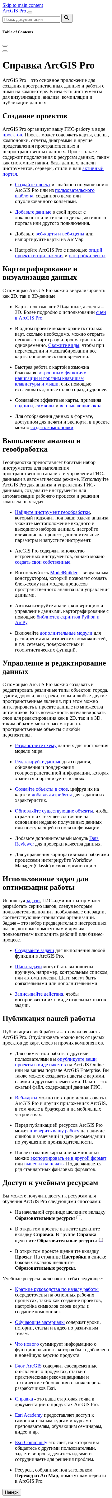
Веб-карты (26, 1097)
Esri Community (31, 1442)
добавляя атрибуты (52, 794)
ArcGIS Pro (14, 10)
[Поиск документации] (66, 18)
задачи (33, 900)
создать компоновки (51, 427)
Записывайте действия (39, 994)
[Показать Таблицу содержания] (4, 51)
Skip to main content (22, 5)
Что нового (27, 1344)
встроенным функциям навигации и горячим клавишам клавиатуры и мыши (50, 378)
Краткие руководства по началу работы (57, 1289)
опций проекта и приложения (58, 252)
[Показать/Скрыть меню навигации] (29, 12)
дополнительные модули (66, 633)
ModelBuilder (63, 572)
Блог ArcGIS (28, 1365)
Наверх (12, 1492)
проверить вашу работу (54, 1130)
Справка (24, 1398)
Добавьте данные (33, 212)
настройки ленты (87, 255)
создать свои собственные (42, 562)
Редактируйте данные (38, 761)
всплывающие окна (80, 405)
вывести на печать (43, 1163)
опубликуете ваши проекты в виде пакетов (56, 1061)
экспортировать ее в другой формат (68, 1158)
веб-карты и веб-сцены (59, 233)
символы (44, 405)
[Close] (4, 46)
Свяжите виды (63, 345)
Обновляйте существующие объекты (54, 810)
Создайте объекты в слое (41, 789)
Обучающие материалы (40, 1322)
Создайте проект (32, 184)
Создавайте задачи (34, 950)
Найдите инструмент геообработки (52, 512)
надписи (24, 405)
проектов (12, 134)
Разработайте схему (36, 745)
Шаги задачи (28, 966)
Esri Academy (29, 1415)
